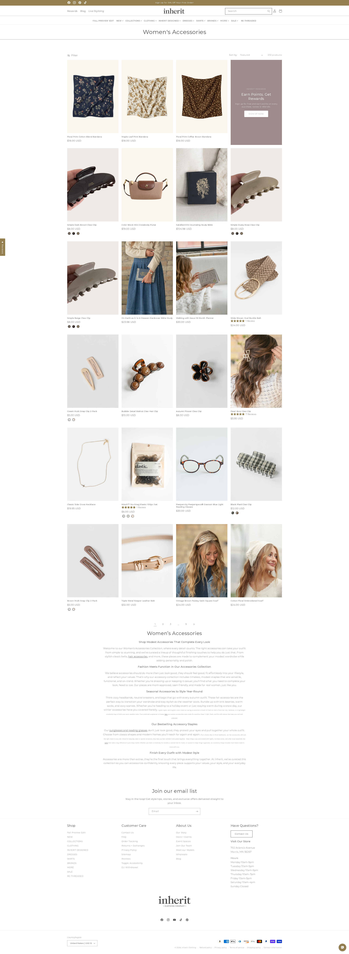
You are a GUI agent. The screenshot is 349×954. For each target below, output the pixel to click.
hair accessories (137, 656)
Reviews (126, 859)
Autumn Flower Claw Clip (189, 411)
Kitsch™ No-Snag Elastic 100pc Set (139, 504)
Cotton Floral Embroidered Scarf (247, 601)
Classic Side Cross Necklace (81, 504)
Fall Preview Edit (76, 832)
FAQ (124, 837)
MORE (70, 867)
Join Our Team (184, 845)
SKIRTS (71, 859)
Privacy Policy (129, 850)
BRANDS (72, 863)
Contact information (273, 948)
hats (166, 714)
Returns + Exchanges (133, 845)
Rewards (72, 11)
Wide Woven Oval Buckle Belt (246, 318)
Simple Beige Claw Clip (79, 318)
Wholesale (181, 854)
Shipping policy (254, 948)
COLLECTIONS (75, 841)
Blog (83, 11)
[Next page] (194, 624)
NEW (70, 837)
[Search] (269, 11)
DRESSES (72, 854)
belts (106, 743)
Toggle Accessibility (132, 863)
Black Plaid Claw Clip (241, 504)
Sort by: (233, 55)
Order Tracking (130, 841)
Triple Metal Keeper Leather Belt (138, 601)
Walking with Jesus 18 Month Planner (195, 318)
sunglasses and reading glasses (128, 730)
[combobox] (248, 11)
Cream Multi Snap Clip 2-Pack (82, 411)
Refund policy (205, 948)
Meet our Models (185, 850)
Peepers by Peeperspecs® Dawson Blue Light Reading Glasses (199, 505)
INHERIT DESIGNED (77, 850)
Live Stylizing (96, 11)
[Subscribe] (197, 811)
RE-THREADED (75, 876)
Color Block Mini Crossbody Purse (139, 225)
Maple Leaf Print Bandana (135, 137)
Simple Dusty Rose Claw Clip (245, 225)
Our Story (181, 832)
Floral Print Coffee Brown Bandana (193, 137)
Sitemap (126, 854)
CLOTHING (73, 845)
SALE (70, 871)
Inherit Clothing (189, 948)
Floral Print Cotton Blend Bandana (84, 137)
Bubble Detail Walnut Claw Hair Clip (140, 411)
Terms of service (237, 948)
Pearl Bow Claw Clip (241, 411)
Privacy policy (221, 948)
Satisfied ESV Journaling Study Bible (194, 225)
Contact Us (128, 832)
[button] (120, 21)
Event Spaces (183, 841)
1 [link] (155, 624)
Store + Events (184, 837)
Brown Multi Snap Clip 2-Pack (82, 601)
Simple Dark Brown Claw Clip (82, 225)
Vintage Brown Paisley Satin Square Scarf (197, 601)
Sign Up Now (256, 114)
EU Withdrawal (130, 867)
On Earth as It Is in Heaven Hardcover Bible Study (147, 318)
